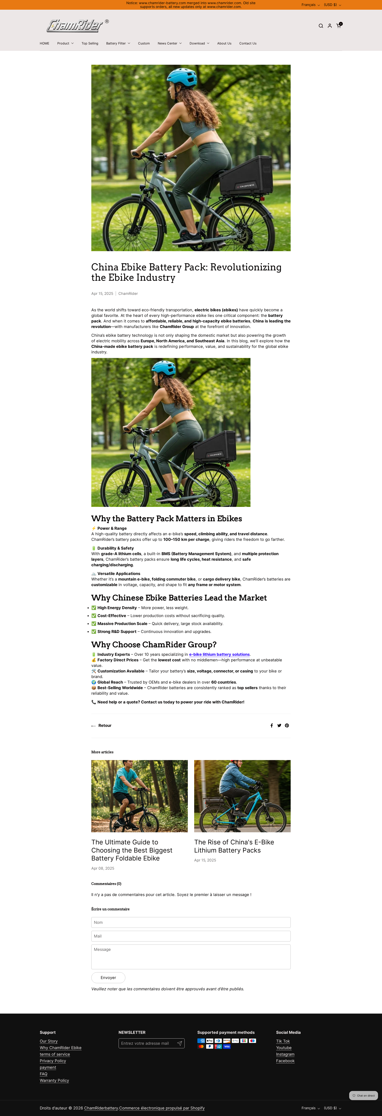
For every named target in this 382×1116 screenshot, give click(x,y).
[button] (320, 25)
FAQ (43, 1074)
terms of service (55, 1054)
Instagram (285, 1054)
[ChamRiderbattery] (78, 26)
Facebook (285, 1060)
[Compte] (329, 25)
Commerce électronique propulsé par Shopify (162, 1108)
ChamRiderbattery (101, 1108)
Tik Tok (283, 1041)
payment (48, 1067)
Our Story (49, 1041)
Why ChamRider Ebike (61, 1047)
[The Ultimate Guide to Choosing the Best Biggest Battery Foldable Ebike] (139, 796)
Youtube (284, 1047)
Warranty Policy (54, 1080)
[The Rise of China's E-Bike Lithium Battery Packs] (242, 796)
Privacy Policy (53, 1060)
